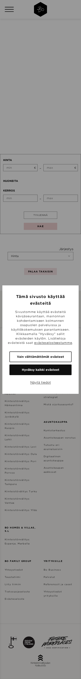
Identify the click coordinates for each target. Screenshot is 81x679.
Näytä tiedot (40, 382)
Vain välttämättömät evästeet (40, 357)
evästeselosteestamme (53, 343)
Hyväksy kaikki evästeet (40, 370)
